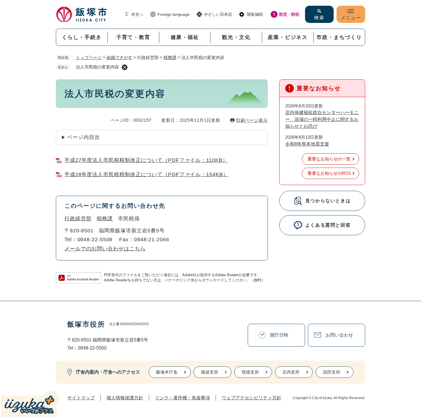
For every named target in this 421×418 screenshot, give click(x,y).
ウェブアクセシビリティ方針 (251, 397)
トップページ (89, 57)
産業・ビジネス (288, 37)
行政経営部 (78, 218)
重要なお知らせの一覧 (329, 158)
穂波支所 (209, 372)
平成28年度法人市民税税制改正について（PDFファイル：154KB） (146, 174)
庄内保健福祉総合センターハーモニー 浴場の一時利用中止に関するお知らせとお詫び (322, 119)
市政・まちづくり (339, 37)
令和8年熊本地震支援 (307, 144)
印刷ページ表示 (252, 120)
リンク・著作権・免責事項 (182, 397)
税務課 (170, 57)
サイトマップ (81, 397)
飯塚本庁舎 (167, 372)
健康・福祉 (185, 37)
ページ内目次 (83, 137)
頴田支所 (331, 372)
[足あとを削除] (124, 67)
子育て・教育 (133, 37)
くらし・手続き (82, 37)
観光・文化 (236, 37)
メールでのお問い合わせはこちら (105, 249)
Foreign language (174, 14)
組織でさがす (119, 57)
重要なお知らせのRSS (329, 173)
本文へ (137, 14)
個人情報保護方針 (125, 397)
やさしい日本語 (218, 14)
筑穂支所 (250, 372)
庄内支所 (291, 372)
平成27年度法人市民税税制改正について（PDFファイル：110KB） (146, 160)
